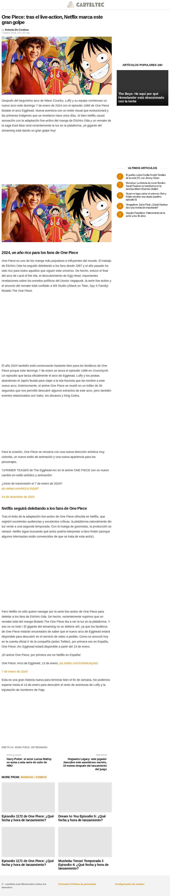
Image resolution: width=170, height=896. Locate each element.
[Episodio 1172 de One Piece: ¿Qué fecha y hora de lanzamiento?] (28, 797)
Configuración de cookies (129, 884)
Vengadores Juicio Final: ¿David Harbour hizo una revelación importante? (147, 206)
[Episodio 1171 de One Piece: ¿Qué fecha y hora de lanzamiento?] (28, 842)
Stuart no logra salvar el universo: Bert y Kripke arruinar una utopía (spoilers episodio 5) (146, 196)
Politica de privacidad (83, 884)
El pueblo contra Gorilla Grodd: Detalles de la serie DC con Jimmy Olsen (146, 176)
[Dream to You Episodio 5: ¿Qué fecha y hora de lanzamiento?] (85, 797)
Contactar (63, 884)
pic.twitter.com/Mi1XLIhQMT (20, 488)
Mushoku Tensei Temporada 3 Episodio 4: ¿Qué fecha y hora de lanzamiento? (83, 864)
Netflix (8, 747)
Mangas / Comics (34, 777)
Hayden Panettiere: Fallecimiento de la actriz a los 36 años (145, 214)
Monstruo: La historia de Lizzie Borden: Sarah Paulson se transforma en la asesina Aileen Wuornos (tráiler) (146, 185)
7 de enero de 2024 (15, 671)
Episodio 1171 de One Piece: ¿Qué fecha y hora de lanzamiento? (28, 863)
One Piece (23, 747)
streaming (40, 747)
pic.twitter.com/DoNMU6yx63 (78, 663)
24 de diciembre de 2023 (18, 497)
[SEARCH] (166, 4)
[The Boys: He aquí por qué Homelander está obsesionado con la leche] (142, 88)
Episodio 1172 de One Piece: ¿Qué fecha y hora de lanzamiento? (28, 818)
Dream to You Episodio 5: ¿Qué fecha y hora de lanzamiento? (82, 818)
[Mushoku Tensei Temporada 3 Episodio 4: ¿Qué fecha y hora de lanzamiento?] (85, 842)
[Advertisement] (57, 159)
